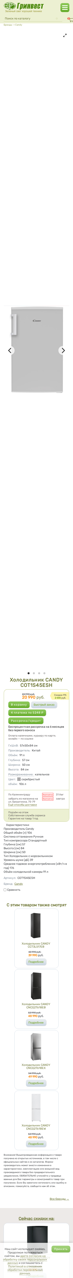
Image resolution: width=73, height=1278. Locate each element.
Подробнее (36, 962)
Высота (13, 769)
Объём (13, 755)
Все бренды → (59, 1199)
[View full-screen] (64, 35)
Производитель (19, 750)
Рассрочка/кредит (26, 721)
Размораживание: (20, 774)
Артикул (10, 878)
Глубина (14, 760)
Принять (61, 1249)
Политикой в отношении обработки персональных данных (25, 1270)
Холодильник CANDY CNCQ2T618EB (36, 1005)
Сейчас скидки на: (36, 1219)
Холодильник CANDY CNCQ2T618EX (36, 1066)
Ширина (14, 765)
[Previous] (10, 350)
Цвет (12, 779)
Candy (18, 24)
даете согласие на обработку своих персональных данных (25, 1259)
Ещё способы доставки (22, 804)
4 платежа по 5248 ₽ (27, 712)
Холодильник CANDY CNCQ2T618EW (36, 1127)
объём (13, 784)
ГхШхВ (13, 745)
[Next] (62, 350)
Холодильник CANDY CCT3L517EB (36, 945)
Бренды (8, 24)
